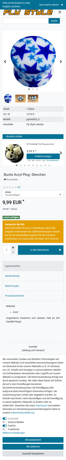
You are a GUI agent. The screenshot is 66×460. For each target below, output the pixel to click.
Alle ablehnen (33, 446)
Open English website (49, 5)
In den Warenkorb (39, 250)
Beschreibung (12, 276)
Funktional (13, 429)
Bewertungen (12, 286)
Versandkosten (52, 160)
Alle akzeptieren (33, 439)
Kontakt (33, 346)
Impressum (41, 405)
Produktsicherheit (14, 295)
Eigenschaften (12, 266)
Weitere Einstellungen (14, 432)
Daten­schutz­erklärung (22, 412)
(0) (18, 187)
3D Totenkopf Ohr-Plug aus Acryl (40, 144)
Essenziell (13, 418)
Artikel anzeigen (43, 156)
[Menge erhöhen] (13, 247)
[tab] (33, 266)
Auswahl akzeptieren (33, 453)
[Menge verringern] (13, 252)
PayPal (11, 425)
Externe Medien (16, 422)
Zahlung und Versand (33, 350)
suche (54, 20)
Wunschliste (12, 179)
